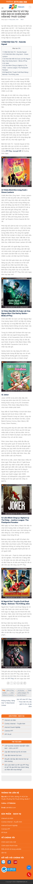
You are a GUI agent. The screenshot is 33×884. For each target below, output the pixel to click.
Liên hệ (3, 853)
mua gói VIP (17, 151)
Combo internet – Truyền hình (15, 724)
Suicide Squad (21, 695)
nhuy (22, 19)
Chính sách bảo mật (8, 842)
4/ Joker (5, 63)
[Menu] (2, 8)
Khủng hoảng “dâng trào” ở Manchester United (8, 703)
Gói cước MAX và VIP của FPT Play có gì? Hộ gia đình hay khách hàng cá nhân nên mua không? (17, 767)
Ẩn (19, 48)
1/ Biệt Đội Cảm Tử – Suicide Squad (14, 52)
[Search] (30, 7)
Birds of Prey (10, 690)
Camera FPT (9, 731)
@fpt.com (12, 807)
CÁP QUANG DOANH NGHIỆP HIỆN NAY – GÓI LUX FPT (17, 747)
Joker (12, 692)
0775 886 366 (20, 1)
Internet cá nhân (10, 720)
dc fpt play (21, 690)
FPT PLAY (8, 734)
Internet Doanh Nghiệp (12, 727)
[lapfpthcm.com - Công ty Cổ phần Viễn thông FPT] (16, 6)
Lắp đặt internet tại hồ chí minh (15, 752)
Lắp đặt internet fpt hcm (13, 755)
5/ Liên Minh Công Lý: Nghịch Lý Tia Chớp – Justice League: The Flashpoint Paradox (15, 68)
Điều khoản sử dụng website (11, 849)
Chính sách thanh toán (9, 845)
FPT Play (9, 151)
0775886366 (11, 803)
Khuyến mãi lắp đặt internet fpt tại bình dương (16, 760)
